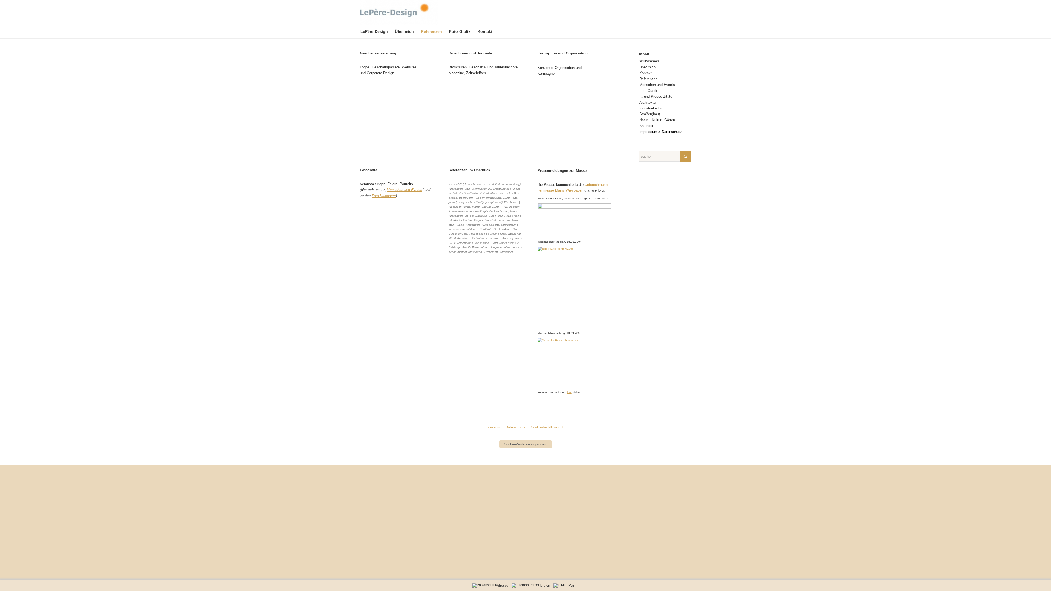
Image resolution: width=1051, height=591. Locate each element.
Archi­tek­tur (648, 102)
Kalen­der (646, 126)
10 (416, 271)
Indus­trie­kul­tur (650, 108)
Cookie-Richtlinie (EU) (548, 427)
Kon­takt (645, 73)
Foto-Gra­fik (648, 91)
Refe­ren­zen (648, 79)
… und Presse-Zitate (655, 96)
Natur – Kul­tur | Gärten (657, 120)
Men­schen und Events (657, 85)
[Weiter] (421, 118)
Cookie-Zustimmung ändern (525, 444)
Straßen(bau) (649, 114)
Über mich (647, 67)
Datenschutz (516, 427)
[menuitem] (377, 31)
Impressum (491, 427)
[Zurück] (372, 118)
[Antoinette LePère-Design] (399, 12)
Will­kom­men (649, 61)
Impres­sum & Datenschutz (660, 132)
